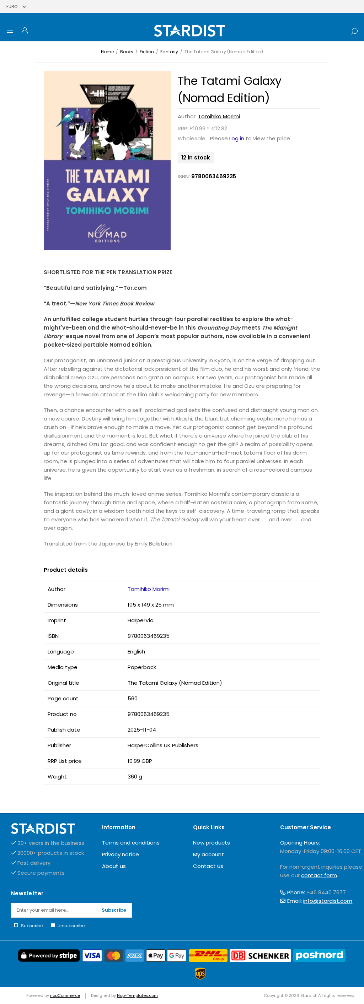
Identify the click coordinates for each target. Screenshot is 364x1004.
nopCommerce (65, 995)
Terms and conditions (131, 842)
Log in (236, 138)
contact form (319, 875)
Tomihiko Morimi (219, 116)
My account (208, 854)
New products (211, 842)
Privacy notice (120, 854)
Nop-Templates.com (137, 995)
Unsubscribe (71, 926)
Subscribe (114, 910)
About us (114, 866)
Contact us (208, 866)
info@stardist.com (327, 901)
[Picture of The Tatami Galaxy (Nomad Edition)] (107, 160)
